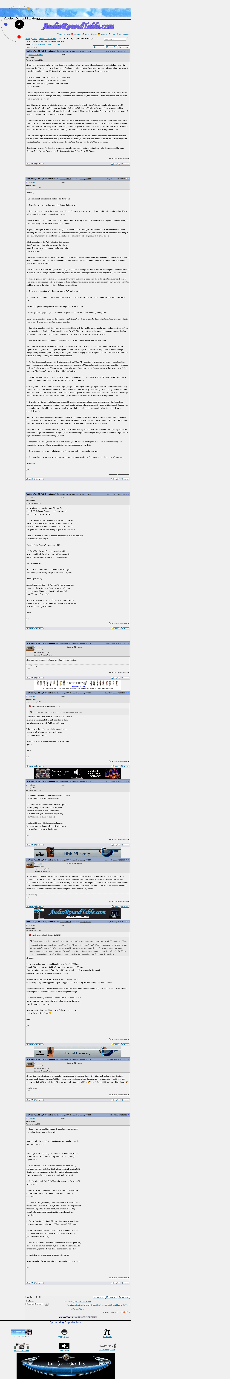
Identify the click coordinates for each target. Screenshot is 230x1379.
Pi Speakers (107, 1337)
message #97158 (65, 494)
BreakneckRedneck (36, 55)
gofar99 (39, 647)
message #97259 (65, 781)
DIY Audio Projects (21, 1336)
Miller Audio (64, 1350)
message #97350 (65, 922)
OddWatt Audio (64, 1337)
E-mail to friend (31, 47)
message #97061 (65, 179)
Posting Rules (64, 34)
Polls (58, 44)
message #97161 (65, 643)
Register (103, 34)
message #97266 (65, 860)
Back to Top (77, 1309)
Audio (34, 39)
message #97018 (65, 51)
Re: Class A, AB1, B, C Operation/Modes (43, 51)
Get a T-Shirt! (123, 34)
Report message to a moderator (119, 158)
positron (32, 182)
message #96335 (85, 51)
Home (28, 39)
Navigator (51, 44)
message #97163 (65, 693)
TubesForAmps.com (107, 1350)
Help (95, 34)
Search (86, 34)
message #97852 (65, 1115)
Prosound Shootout (21, 1351)
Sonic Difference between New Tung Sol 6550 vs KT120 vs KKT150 (102, 1305)
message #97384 (65, 1059)
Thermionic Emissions (47, 39)
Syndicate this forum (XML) (112, 1312)
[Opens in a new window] (66, 1378)
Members (76, 34)
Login (112, 34)
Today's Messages (38, 44)
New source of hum (83, 1302)
